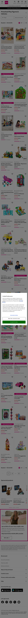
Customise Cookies (14, 315)
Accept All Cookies (14, 322)
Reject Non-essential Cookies (14, 318)
